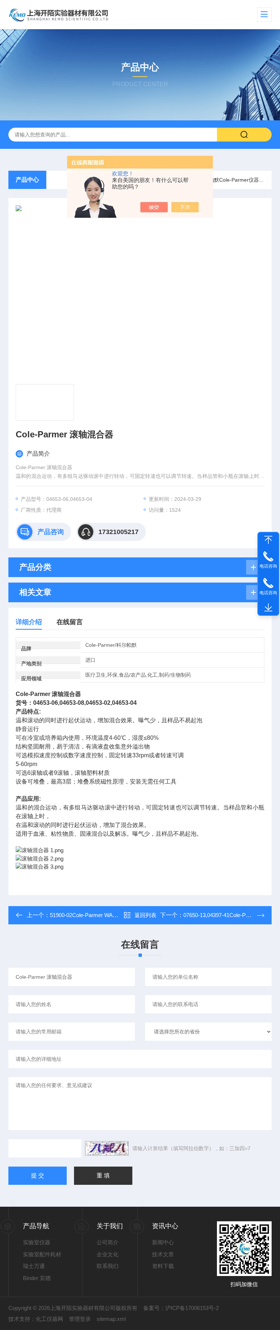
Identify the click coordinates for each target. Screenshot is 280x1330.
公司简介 (107, 1242)
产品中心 (27, 180)
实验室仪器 (36, 1242)
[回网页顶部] (268, 540)
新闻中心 (163, 1242)
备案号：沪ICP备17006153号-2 (181, 1308)
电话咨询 (268, 566)
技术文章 (163, 1254)
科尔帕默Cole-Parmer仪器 (229, 180)
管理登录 (80, 1319)
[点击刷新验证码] (107, 1148)
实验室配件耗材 (42, 1254)
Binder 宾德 (37, 1278)
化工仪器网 (49, 1319)
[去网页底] (268, 607)
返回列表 (145, 915)
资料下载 (163, 1266)
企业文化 (107, 1254)
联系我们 (107, 1266)
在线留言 (70, 622)
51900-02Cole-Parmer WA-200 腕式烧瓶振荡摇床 (109, 915)
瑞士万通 (34, 1266)
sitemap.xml (111, 1319)
